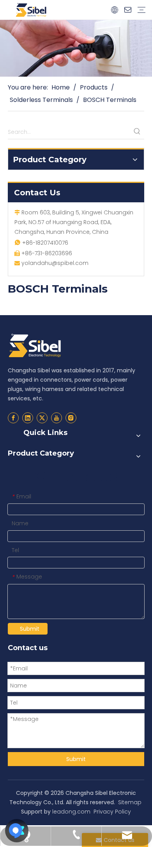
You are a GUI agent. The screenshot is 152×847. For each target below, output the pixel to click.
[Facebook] (13, 417)
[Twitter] (42, 417)
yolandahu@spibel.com (54, 263)
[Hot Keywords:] (137, 132)
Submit (29, 629)
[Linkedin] (27, 417)
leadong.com (71, 811)
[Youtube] (56, 417)
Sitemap (129, 802)
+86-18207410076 (45, 243)
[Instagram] (70, 417)
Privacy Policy (112, 811)
